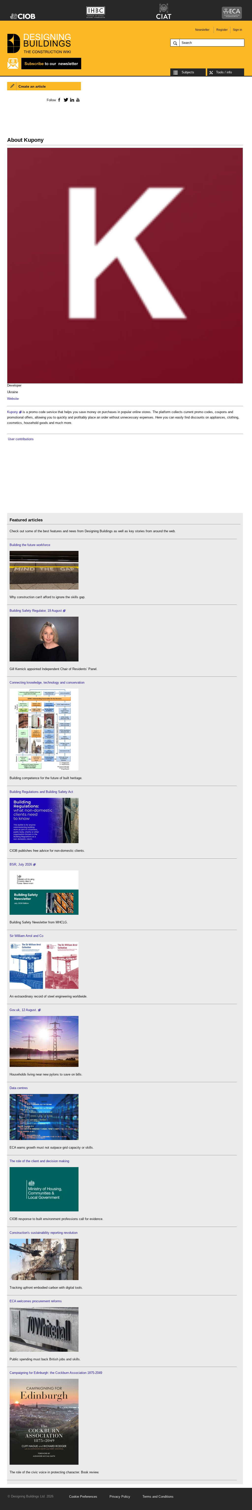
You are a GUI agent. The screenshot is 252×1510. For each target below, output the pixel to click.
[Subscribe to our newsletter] (44, 68)
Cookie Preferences (83, 1496)
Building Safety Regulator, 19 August (36, 610)
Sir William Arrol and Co (26, 936)
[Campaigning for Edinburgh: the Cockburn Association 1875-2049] (44, 1463)
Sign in (237, 30)
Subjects (188, 72)
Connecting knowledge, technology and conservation (47, 682)
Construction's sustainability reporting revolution (44, 1233)
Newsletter (202, 30)
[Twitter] (65, 99)
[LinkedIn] (71, 99)
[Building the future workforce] (44, 588)
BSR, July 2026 (21, 864)
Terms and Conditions (157, 1496)
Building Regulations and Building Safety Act (41, 792)
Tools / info (224, 72)
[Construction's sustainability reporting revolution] (44, 1279)
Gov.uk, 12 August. (23, 1010)
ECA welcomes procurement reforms (36, 1301)
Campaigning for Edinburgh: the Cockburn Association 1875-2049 (56, 1373)
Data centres (19, 1088)
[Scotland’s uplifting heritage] (44, 988)
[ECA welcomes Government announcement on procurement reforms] (44, 1350)
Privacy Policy (120, 1496)
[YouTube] (77, 99)
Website (13, 399)
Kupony (12, 412)
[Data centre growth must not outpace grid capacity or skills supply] (44, 1139)
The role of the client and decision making (39, 1161)
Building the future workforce (30, 545)
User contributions (21, 439)
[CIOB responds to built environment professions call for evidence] (44, 1210)
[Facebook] (59, 99)
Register (222, 30)
